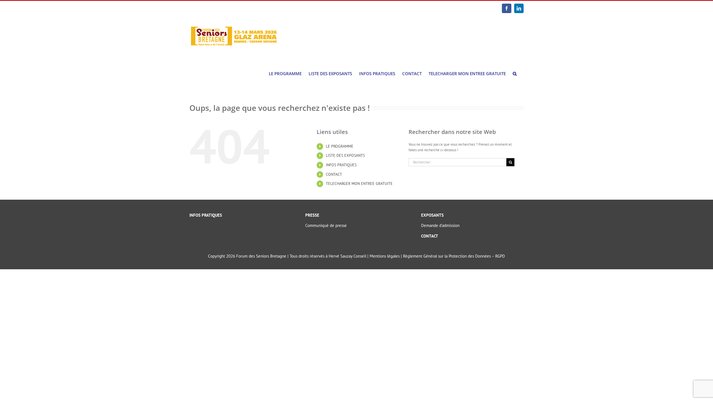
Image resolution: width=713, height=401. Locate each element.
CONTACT (334, 174)
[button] (515, 73)
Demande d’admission (440, 225)
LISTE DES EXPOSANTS (345, 155)
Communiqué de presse (326, 225)
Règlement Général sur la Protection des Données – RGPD (454, 256)
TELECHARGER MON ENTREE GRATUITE (359, 183)
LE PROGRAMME (339, 146)
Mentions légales (385, 256)
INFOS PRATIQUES (341, 164)
